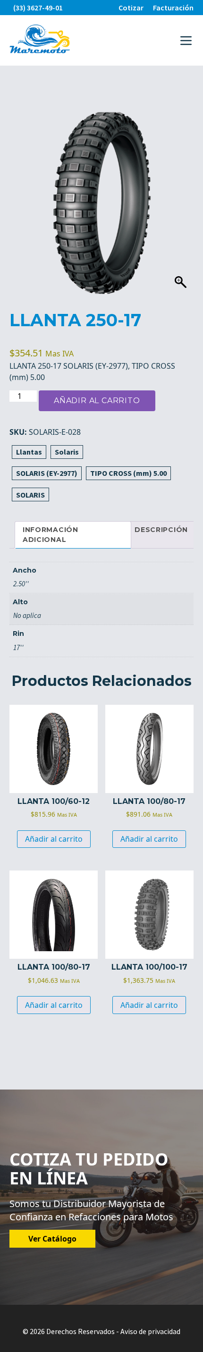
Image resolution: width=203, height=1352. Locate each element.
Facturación (173, 7)
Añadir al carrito (97, 400)
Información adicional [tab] (50, 534)
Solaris (67, 451)
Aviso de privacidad (150, 1331)
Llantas (29, 451)
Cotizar (131, 7)
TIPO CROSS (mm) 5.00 (128, 473)
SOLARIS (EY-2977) (46, 473)
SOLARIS (30, 494)
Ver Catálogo (52, 1239)
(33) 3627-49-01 (38, 7)
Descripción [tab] (161, 529)
